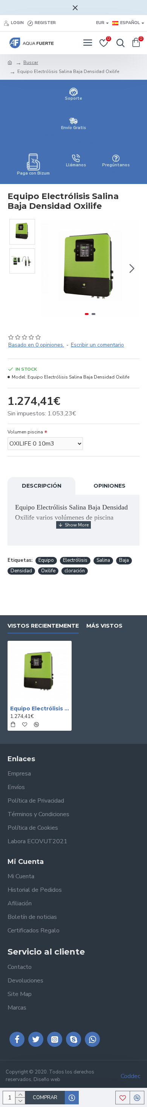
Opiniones (109, 485)
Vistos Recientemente (43, 626)
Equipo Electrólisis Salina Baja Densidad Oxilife (39, 708)
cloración (74, 570)
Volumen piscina (25, 432)
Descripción (41, 485)
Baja (124, 560)
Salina (103, 560)
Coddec (130, 1076)
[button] (48, 268)
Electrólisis (75, 560)
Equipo (46, 560)
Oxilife (48, 570)
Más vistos (104, 626)
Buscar (30, 62)
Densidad (21, 570)
